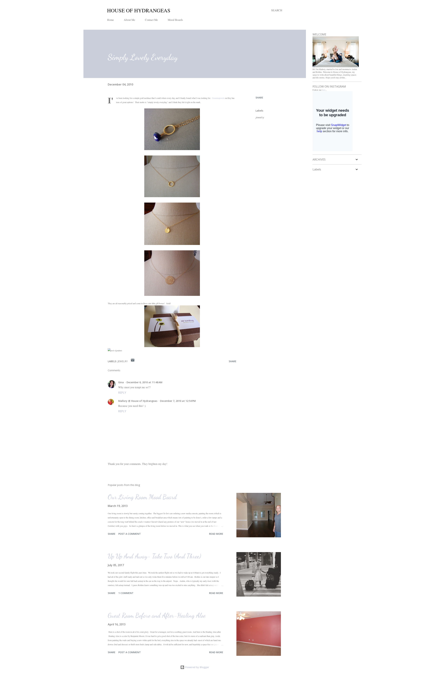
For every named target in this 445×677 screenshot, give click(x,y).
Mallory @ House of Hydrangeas (137, 401)
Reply (122, 393)
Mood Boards (175, 20)
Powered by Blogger (196, 667)
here (323, 89)
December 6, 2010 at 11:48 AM (144, 382)
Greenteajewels (218, 98)
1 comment (126, 593)
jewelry (260, 117)
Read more (216, 533)
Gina (121, 382)
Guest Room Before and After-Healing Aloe (156, 615)
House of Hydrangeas (138, 10)
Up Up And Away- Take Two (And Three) (154, 556)
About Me (129, 20)
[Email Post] (133, 361)
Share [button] (259, 97)
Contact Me (151, 20)
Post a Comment (129, 533)
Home (110, 20)
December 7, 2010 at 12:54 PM (178, 401)
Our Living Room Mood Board (142, 497)
